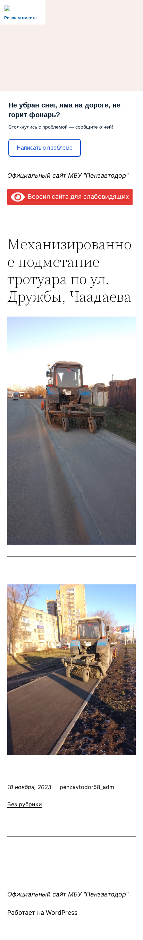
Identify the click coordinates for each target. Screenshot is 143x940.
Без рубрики (24, 804)
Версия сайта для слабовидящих (77, 196)
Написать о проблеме (45, 148)
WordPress (61, 912)
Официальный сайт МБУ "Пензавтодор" (67, 175)
